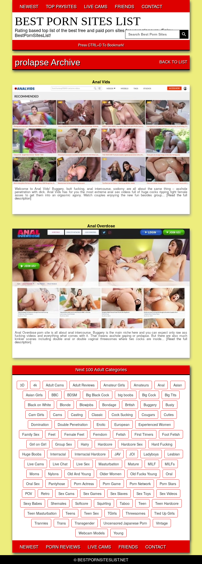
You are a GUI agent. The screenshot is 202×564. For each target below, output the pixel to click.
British (130, 404)
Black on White (39, 404)
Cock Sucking (122, 414)
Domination (40, 424)
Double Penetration (73, 424)
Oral (169, 473)
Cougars (148, 414)
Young (118, 532)
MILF (152, 463)
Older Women (110, 473)
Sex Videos (168, 493)
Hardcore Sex (132, 444)
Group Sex (63, 444)
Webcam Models (92, 532)
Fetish (121, 434)
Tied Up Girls (164, 513)
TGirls (112, 513)
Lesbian (174, 454)
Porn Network (140, 483)
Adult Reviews (84, 384)
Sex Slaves (119, 493)
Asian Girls (34, 394)
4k (35, 384)
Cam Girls (36, 414)
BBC (54, 394)
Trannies (41, 523)
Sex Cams (66, 493)
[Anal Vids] (101, 134)
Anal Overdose (101, 226)
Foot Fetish (171, 434)
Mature (133, 463)
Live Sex (83, 463)
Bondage (109, 404)
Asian (177, 384)
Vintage (162, 523)
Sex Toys (143, 493)
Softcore (81, 503)
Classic (97, 414)
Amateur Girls (114, 384)
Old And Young (79, 473)
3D (22, 384)
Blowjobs (86, 404)
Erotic (101, 424)
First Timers (144, 434)
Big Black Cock (97, 394)
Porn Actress (84, 483)
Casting (77, 414)
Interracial (58, 454)
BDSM (72, 394)
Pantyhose (57, 483)
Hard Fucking (162, 444)
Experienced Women (154, 424)
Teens (70, 513)
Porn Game (112, 483)
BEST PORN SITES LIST (77, 21)
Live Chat (60, 463)
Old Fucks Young (143, 473)
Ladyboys (151, 454)
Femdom (100, 434)
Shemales (58, 503)
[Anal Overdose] (101, 278)
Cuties (169, 414)
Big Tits (170, 394)
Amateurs (141, 384)
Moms (34, 473)
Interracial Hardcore (90, 454)
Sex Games (92, 493)
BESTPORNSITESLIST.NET (103, 560)
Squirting (104, 503)
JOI (132, 454)
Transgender (85, 523)
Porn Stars (168, 483)
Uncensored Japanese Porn (125, 523)
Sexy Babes (32, 503)
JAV (117, 454)
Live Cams (35, 463)
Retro (45, 493)
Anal (161, 384)
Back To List (173, 62)
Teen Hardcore (167, 503)
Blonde (65, 404)
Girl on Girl (38, 444)
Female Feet (74, 434)
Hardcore (105, 444)
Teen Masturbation (42, 513)
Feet (51, 434)
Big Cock (149, 394)
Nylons (53, 473)
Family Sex (30, 434)
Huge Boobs (31, 454)
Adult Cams (55, 384)
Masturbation (109, 463)
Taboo (125, 503)
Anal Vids (101, 82)
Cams (57, 414)
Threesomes (135, 513)
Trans (61, 523)
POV (28, 493)
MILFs (170, 463)
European (122, 424)
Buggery (150, 404)
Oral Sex (33, 483)
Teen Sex (91, 513)
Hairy (85, 444)
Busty (170, 404)
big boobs (125, 394)
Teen (142, 503)
